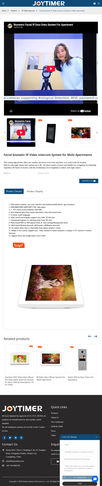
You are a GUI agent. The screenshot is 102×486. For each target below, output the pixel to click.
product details (14, 191)
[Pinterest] (15, 437)
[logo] (48, 3)
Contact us (87, 181)
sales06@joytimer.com (15, 461)
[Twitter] (10, 437)
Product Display (35, 191)
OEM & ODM (57, 426)
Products (14, 11)
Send (80, 484)
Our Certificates (57, 422)
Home (4, 11)
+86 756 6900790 (13, 466)
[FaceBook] (4, 437)
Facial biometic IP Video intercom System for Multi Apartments (62, 11)
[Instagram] (21, 437)
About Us (55, 417)
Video (53, 435)
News (53, 431)
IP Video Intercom (28, 11)
